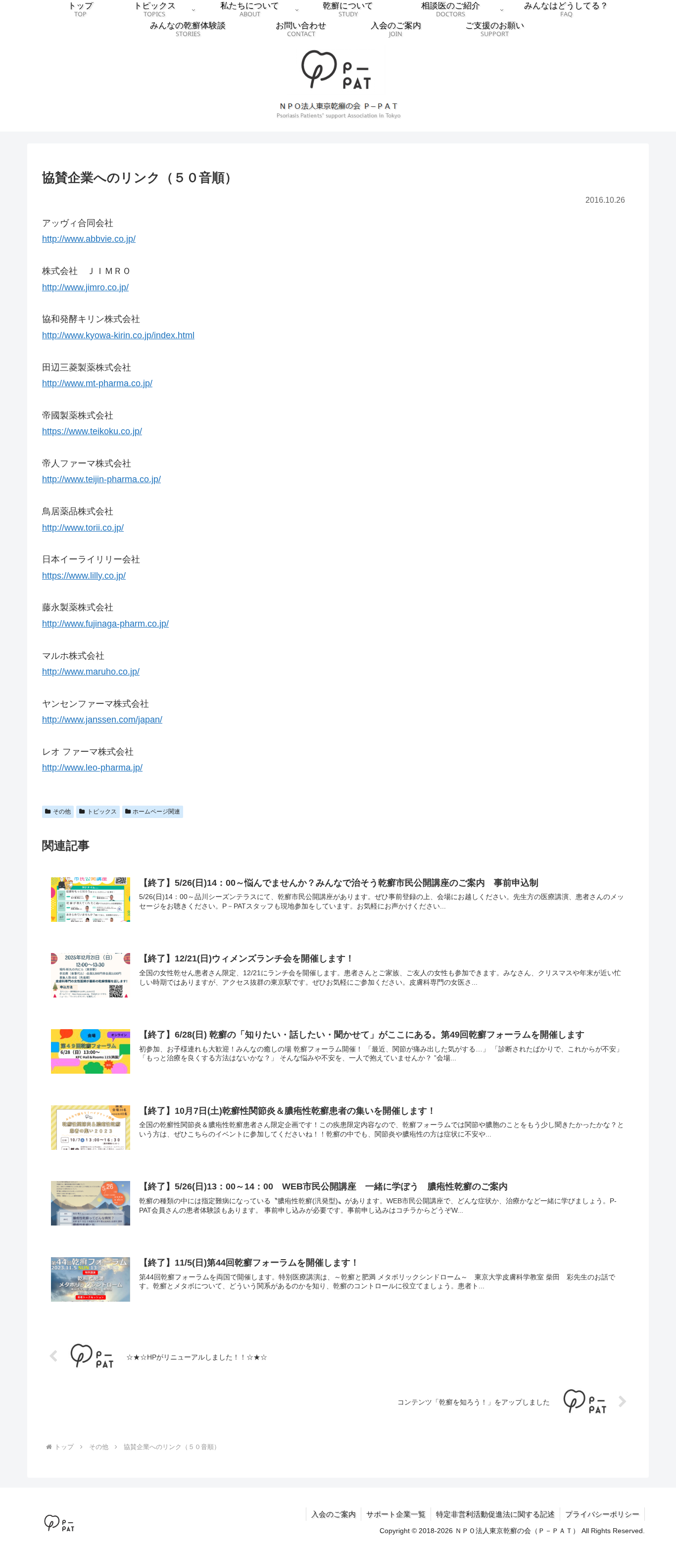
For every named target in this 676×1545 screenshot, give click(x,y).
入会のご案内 (333, 1514)
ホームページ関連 (156, 811)
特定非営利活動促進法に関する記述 (495, 1514)
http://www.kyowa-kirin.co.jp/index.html (118, 335)
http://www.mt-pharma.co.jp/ (97, 383)
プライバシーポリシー (602, 1514)
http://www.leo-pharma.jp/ (92, 767)
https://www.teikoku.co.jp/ (92, 431)
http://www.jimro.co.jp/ (85, 287)
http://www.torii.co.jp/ (83, 528)
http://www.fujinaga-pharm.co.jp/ (105, 624)
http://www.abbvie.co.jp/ (89, 239)
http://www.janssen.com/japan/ (102, 720)
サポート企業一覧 (396, 1514)
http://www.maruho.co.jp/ (91, 672)
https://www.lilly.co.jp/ (84, 576)
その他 (62, 811)
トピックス (102, 811)
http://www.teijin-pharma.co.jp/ (101, 479)
